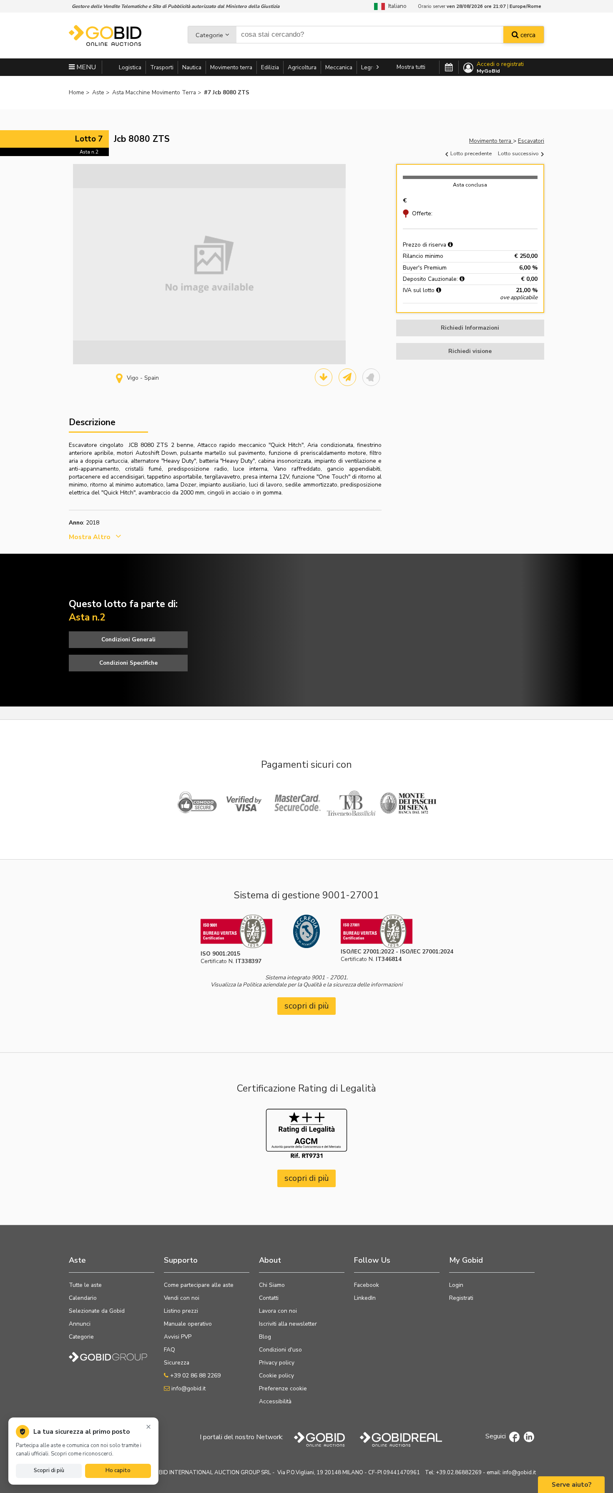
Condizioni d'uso (280, 1350)
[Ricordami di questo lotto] (371, 377)
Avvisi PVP (177, 1337)
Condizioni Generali (128, 639)
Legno (369, 67)
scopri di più (306, 1005)
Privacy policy (276, 1363)
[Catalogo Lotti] (323, 377)
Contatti (269, 1298)
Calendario (83, 1298)
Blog (265, 1337)
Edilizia (270, 67)
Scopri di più (49, 1470)
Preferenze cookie (283, 1388)
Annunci (79, 1324)
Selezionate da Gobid (97, 1311)
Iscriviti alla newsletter (288, 1324)
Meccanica (338, 67)
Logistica (130, 67)
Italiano (396, 6)
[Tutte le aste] (449, 67)
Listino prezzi (181, 1311)
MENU (85, 67)
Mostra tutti (411, 67)
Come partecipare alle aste (199, 1285)
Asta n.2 (89, 152)
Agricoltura (302, 67)
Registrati (461, 1298)
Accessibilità (275, 1401)
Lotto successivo (519, 153)
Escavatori (531, 141)
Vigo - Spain (143, 378)
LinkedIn (365, 1298)
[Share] (347, 377)
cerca (527, 35)
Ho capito (118, 1470)
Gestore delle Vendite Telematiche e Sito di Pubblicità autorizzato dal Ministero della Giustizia (175, 6)
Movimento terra (231, 67)
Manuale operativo (188, 1324)
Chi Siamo (272, 1285)
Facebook (366, 1285)
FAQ (169, 1350)
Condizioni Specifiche (128, 663)
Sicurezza (176, 1363)
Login (456, 1285)
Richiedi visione (470, 351)
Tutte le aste (85, 1285)
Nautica (191, 67)
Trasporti (161, 67)
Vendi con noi (181, 1298)
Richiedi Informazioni (470, 328)
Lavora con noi (278, 1311)
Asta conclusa (470, 184)
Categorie (209, 35)
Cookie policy (276, 1376)
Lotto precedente (470, 153)
